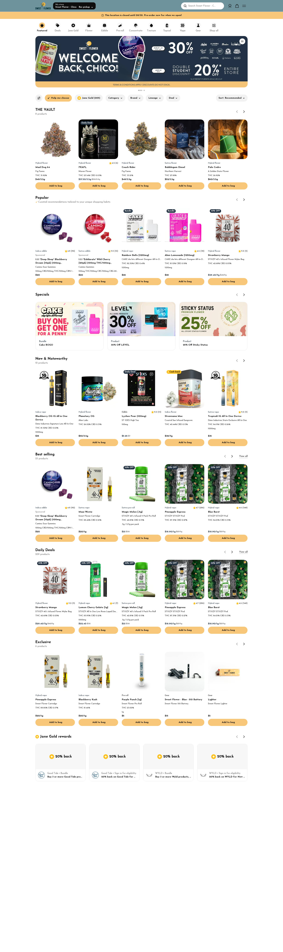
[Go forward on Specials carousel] (244, 294)
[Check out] (237, 5)
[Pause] (242, 41)
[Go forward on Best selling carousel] (232, 456)
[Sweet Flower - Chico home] (43, 5)
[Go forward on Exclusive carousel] (244, 644)
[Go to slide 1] (140, 90)
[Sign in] (229, 5)
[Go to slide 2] (144, 90)
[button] (115, 99)
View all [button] (243, 456)
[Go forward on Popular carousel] (244, 199)
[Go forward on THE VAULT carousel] (244, 111)
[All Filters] (38, 98)
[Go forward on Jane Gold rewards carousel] (244, 736)
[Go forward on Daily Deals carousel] (232, 552)
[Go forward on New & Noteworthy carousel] (244, 360)
